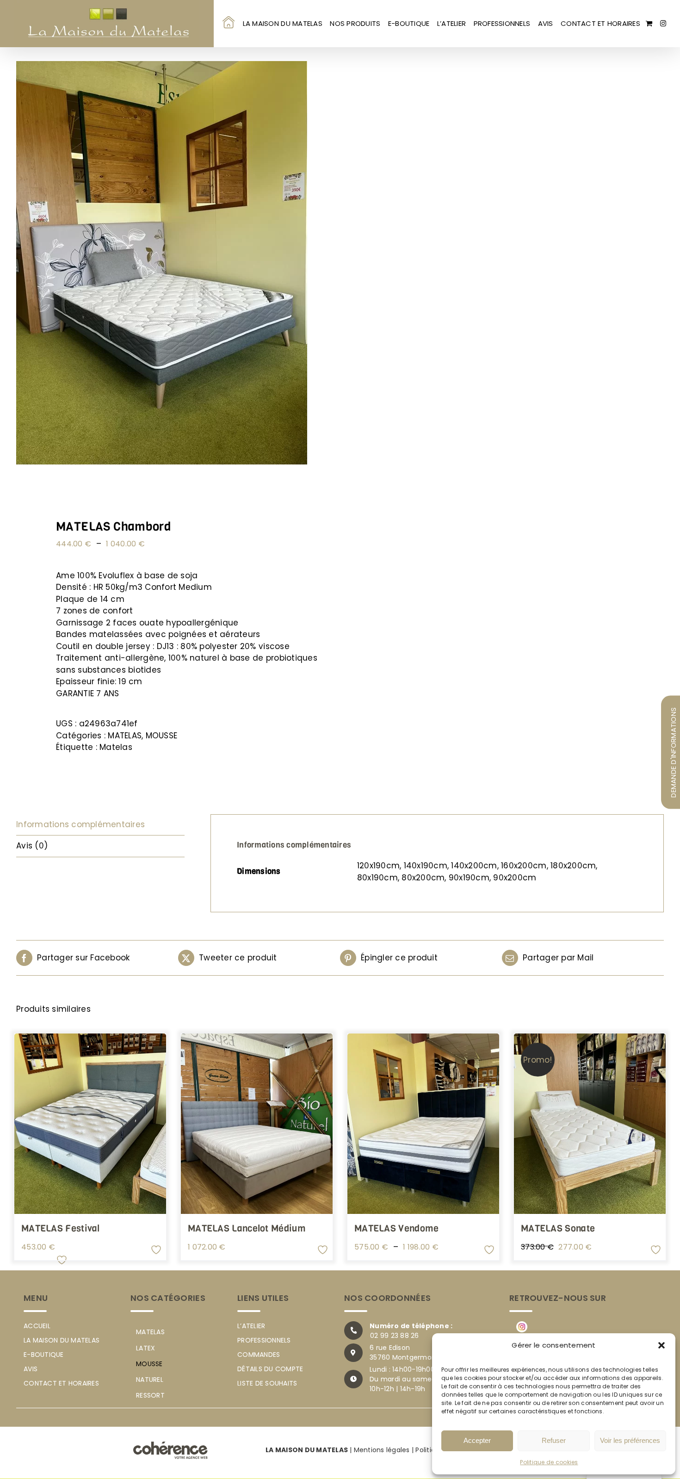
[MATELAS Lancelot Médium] (506, 1123)
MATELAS (125, 735)
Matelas (115, 747)
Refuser (554, 1440)
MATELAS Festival (60, 1228)
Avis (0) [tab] (32, 845)
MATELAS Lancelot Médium (413, 1228)
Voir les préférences (630, 1440)
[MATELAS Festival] (173, 1123)
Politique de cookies (549, 1462)
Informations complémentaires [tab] (80, 824)
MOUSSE (162, 735)
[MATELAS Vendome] (173, 1370)
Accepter (477, 1440)
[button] (661, 1345)
